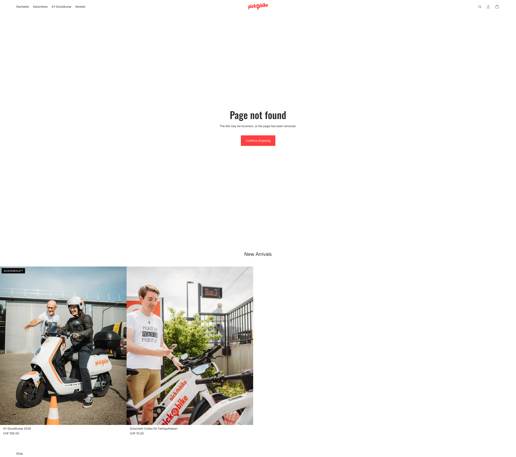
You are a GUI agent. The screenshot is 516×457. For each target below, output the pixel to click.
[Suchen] (479, 6)
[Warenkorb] (497, 6)
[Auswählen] (247, 418)
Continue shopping (258, 140)
